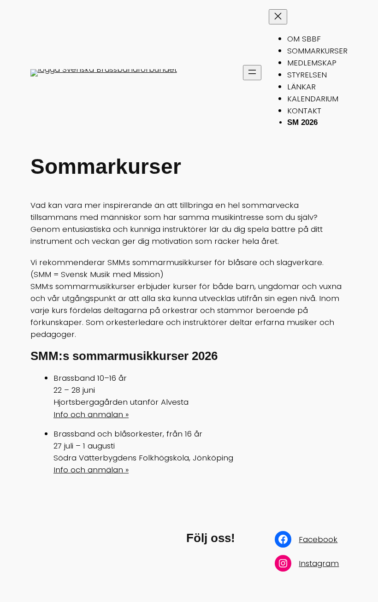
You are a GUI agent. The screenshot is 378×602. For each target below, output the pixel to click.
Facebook (318, 539)
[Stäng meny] (278, 16)
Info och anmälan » (91, 414)
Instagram (319, 563)
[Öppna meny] (252, 72)
